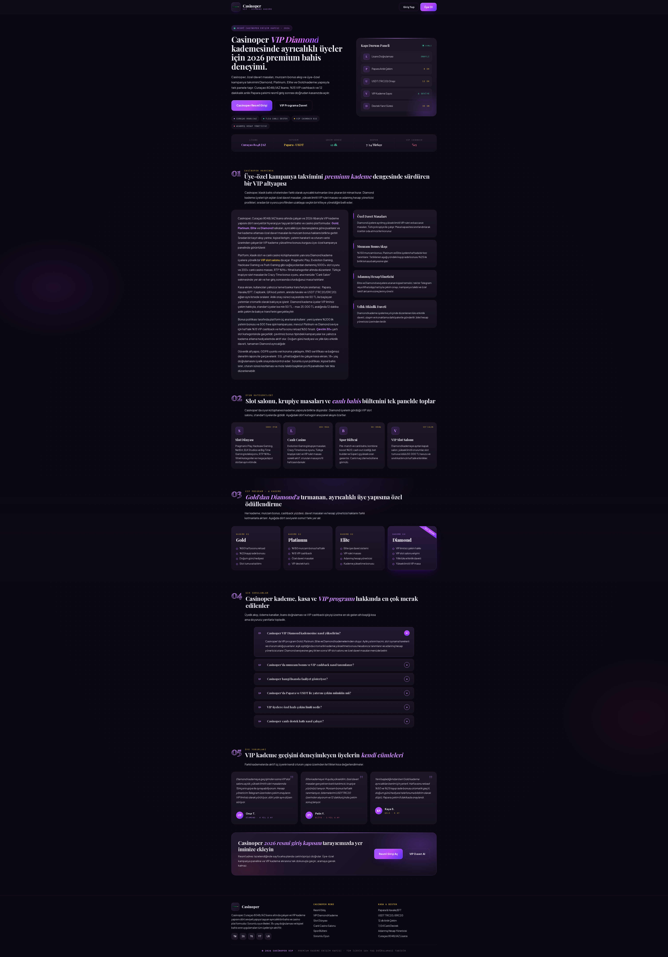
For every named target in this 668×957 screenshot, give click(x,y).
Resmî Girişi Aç (388, 853)
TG (251, 936)
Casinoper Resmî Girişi (251, 105)
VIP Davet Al (417, 853)
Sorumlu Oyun (321, 936)
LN (268, 936)
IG (243, 936)
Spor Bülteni (320, 930)
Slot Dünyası (320, 920)
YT (259, 936)
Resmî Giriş (319, 910)
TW (234, 936)
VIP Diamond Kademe (325, 915)
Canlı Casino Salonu (324, 925)
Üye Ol (428, 7)
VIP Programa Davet (293, 105)
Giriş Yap (409, 7)
